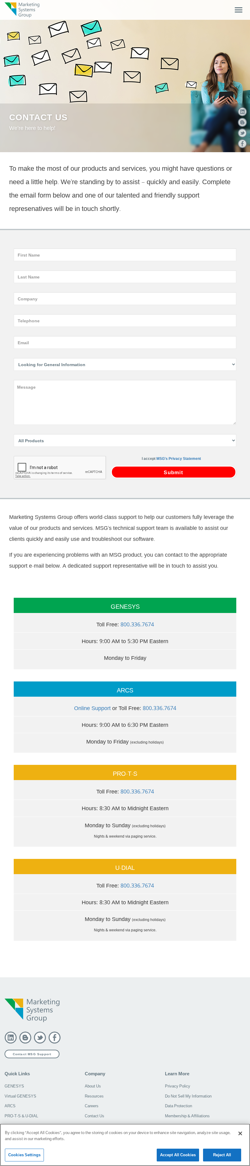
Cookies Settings (24, 1154)
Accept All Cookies (178, 1154)
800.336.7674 (137, 624)
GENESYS (14, 1086)
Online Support (92, 708)
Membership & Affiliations (187, 1116)
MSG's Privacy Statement (178, 458)
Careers (91, 1105)
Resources (94, 1096)
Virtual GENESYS (20, 1096)
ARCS (10, 1105)
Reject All (222, 1154)
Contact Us (94, 1116)
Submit (173, 472)
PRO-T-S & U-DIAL (21, 1116)
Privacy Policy (177, 1086)
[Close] (240, 1133)
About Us (93, 1086)
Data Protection (178, 1105)
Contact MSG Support (32, 1054)
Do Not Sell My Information (188, 1096)
